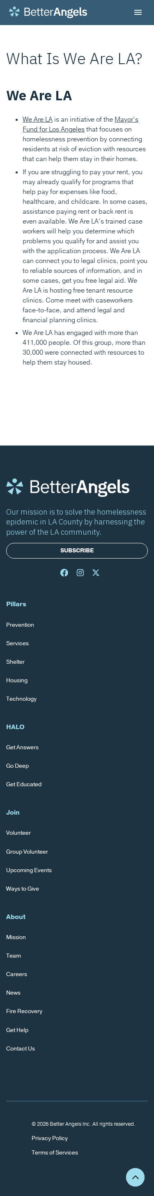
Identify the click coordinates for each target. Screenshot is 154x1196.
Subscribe (77, 550)
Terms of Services (55, 1153)
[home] (48, 12)
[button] (136, 12)
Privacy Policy (50, 1138)
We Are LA (38, 119)
